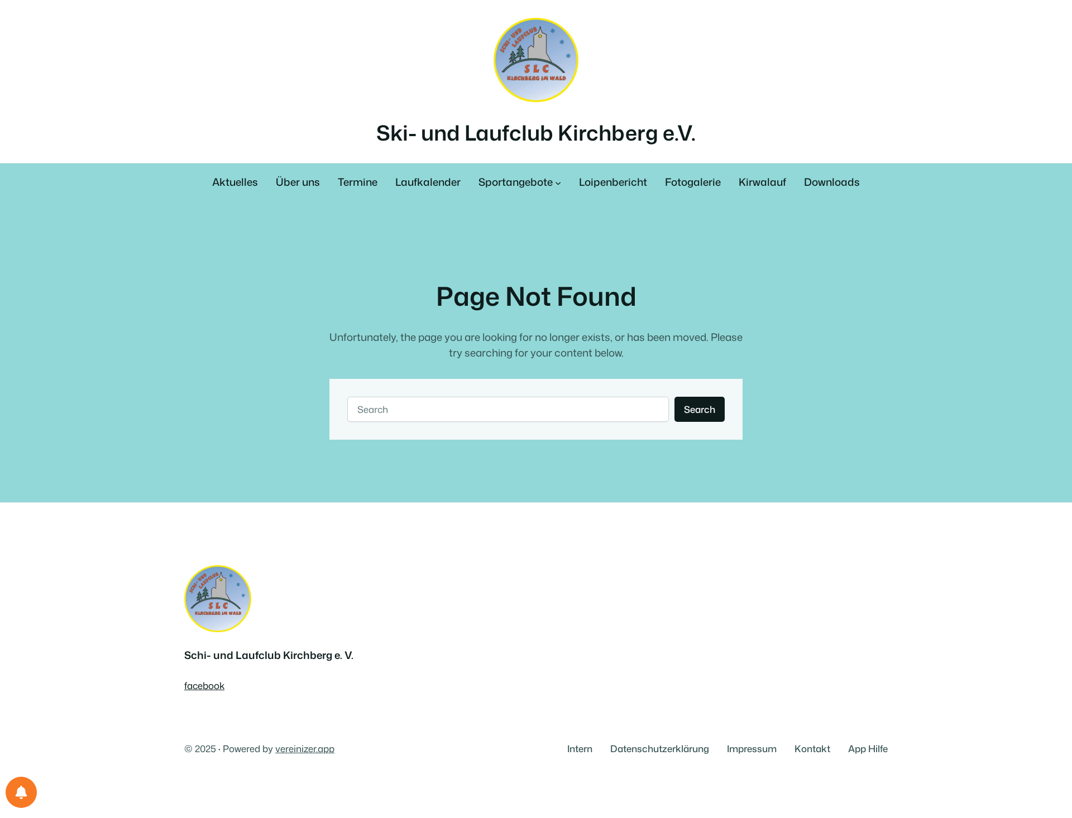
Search (699, 409)
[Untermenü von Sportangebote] (558, 183)
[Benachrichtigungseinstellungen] (21, 792)
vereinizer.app (304, 748)
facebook (204, 685)
